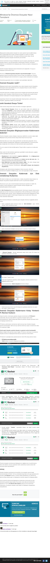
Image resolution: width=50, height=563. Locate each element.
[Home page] (33, 5)
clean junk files (18, 20)
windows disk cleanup (26, 21)
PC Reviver (20, 21)
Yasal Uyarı (15, 559)
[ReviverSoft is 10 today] (30, 5)
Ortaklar (8, 559)
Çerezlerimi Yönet (34, 559)
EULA (11, 559)
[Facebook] (44, 561)
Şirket (3, 559)
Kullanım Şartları (26, 560)
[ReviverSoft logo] (5, 5)
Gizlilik (30, 560)
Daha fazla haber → (46, 67)
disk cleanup (24, 20)
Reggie (1, 21)
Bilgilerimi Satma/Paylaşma (24, 559)
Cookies (33, 560)
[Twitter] (46, 561)
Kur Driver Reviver (18, 515)
